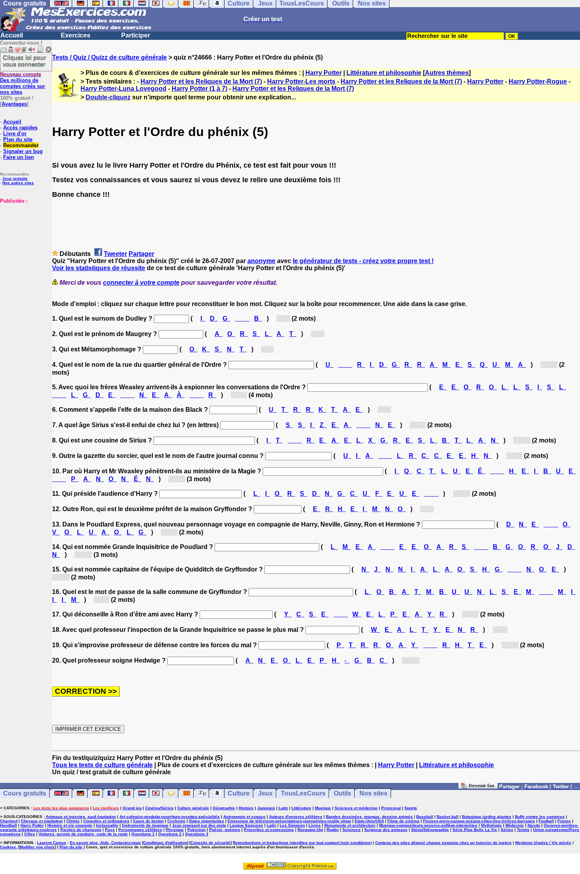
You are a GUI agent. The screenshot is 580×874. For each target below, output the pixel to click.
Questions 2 (169, 834)
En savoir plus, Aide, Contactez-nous (105, 842)
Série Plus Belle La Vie (475, 829)
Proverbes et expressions (269, 829)
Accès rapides (20, 128)
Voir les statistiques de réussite (98, 268)
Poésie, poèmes (224, 829)
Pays (110, 829)
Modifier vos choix (37, 847)
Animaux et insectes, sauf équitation (81, 816)
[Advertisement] (23, 243)
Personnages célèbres (140, 829)
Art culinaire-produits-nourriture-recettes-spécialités (170, 816)
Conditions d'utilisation (165, 842)
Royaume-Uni (310, 829)
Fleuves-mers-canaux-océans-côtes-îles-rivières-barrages (479, 821)
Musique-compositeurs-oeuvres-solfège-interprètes (428, 825)
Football (546, 821)
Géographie (224, 808)
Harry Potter (323, 72)
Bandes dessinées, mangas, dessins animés (369, 816)
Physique (175, 829)
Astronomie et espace (244, 816)
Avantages (14, 104)
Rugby (333, 829)
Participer (135, 35)
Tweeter (115, 253)
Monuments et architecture (350, 825)
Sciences (351, 829)
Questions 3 (196, 834)
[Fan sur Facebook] (478, 786)
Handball (8, 825)
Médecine (514, 825)
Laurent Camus (51, 842)
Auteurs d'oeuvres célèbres (295, 816)
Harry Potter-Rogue (538, 81)
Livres (315, 825)
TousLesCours (303, 793)
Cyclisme (176, 821)
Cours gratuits (24, 793)
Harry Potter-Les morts (301, 81)
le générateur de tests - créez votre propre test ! (363, 261)
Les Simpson (292, 825)
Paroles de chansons (80, 829)
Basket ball (447, 816)
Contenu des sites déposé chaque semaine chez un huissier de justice (443, 842)
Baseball (424, 816)
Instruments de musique (145, 825)
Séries (507, 829)
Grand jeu (132, 808)
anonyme (261, 261)
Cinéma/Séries (159, 808)
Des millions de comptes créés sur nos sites (22, 83)
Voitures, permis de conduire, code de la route (83, 834)
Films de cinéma (403, 821)
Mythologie (491, 825)
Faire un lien (18, 157)
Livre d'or (14, 133)
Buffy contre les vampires (540, 816)
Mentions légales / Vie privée (543, 842)
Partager (141, 253)
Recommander (21, 145)
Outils (342, 793)
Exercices (75, 35)
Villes (29, 834)
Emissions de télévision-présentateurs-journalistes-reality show (289, 821)
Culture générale (193, 808)
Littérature (301, 808)
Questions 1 (143, 834)
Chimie (73, 821)
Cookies (8, 847)
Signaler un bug (23, 151)
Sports (410, 808)
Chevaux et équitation (42, 821)
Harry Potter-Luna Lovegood (123, 88)
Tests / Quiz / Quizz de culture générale (109, 57)
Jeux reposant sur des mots (199, 825)
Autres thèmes (447, 72)
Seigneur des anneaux (386, 829)
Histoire (246, 808)
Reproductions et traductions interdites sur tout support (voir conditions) (302, 842)
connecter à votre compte (141, 282)
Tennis (523, 829)
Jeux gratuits (15, 178)
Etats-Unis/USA (369, 821)
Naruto (534, 825)
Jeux (265, 793)
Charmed (8, 821)
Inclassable (107, 825)
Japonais (266, 808)
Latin (283, 808)
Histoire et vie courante (69, 825)
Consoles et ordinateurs (106, 821)
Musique (323, 808)
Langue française (246, 825)
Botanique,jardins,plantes (486, 816)
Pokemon (196, 829)
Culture (239, 793)
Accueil (11, 35)
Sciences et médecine (356, 808)
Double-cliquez (108, 97)
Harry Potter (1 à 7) (199, 88)
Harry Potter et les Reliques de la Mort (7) (201, 81)
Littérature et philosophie (383, 72)
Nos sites (373, 793)
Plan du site (17, 139)
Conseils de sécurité (210, 842)
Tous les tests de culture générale (102, 765)
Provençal (391, 808)
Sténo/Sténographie (430, 829)
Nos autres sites (18, 183)
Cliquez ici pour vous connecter (24, 60)
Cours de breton (148, 821)
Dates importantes (206, 821)
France (564, 821)
